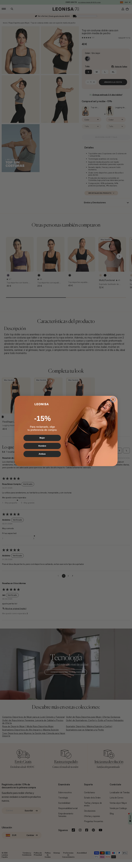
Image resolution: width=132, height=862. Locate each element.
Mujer (42, 438)
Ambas (42, 454)
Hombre (42, 446)
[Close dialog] (113, 399)
